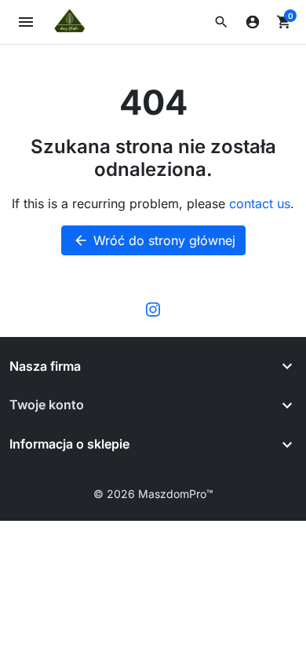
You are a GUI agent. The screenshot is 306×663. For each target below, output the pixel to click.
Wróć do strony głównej (154, 240)
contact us (259, 203)
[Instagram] (153, 309)
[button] (221, 22)
